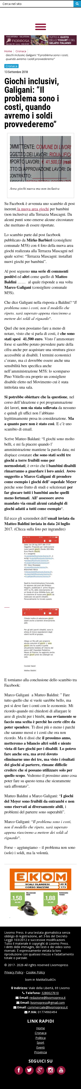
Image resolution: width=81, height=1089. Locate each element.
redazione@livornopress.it (48, 998)
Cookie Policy (35, 972)
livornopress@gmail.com (47, 1002)
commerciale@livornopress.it (47, 1007)
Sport (40, 1042)
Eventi (40, 1047)
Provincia (40, 1052)
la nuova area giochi (32, 208)
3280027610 (50, 993)
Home (8, 51)
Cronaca (21, 51)
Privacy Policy (13, 972)
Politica (40, 1038)
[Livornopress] (34, 15)
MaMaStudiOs (46, 980)
